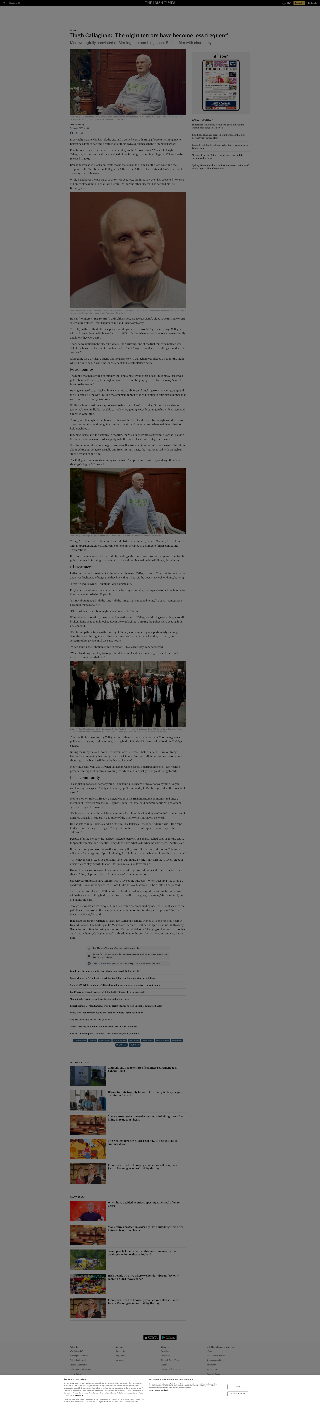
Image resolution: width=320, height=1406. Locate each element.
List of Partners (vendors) (158, 1390)
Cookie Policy (79, 1395)
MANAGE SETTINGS (238, 1394)
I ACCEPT (237, 1387)
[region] (160, 1390)
